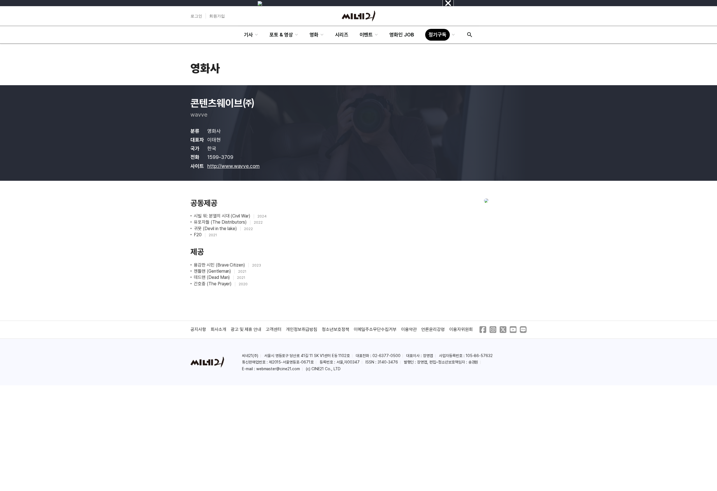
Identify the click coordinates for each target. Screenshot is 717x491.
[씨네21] (358, 16)
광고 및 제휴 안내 (246, 329)
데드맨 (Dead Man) (212, 277)
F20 (198, 234)
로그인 (196, 16)
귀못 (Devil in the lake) (216, 228)
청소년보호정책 (335, 329)
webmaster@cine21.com (278, 369)
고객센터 (273, 329)
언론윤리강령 (433, 329)
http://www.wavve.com (233, 166)
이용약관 (409, 329)
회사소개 (218, 329)
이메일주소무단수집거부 (375, 329)
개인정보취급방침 (301, 329)
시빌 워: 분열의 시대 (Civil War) (223, 216)
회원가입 (217, 16)
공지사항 (198, 329)
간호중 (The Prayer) (213, 283)
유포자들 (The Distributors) (221, 222)
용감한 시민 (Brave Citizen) (220, 265)
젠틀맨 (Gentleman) (213, 271)
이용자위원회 (461, 329)
